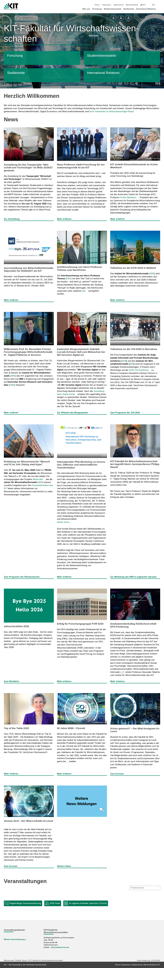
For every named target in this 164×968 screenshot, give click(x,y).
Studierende (128, 9)
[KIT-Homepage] (11, 6)
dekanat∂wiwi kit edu (60, 947)
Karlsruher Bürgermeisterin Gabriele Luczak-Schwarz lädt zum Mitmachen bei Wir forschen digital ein (81, 352)
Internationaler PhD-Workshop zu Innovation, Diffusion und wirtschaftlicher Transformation (81, 464)
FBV (69, 278)
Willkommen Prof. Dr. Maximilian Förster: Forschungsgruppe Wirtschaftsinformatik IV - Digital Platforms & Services (28, 352)
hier (84, 291)
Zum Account (117, 774)
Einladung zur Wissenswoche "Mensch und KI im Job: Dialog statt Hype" (27, 463)
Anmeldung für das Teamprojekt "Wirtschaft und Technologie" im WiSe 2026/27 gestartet (28, 167)
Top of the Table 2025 (16, 728)
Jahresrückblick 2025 (16, 626)
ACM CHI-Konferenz (139, 370)
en (153, 5)
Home (97, 5)
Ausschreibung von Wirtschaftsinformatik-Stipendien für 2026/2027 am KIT (29, 269)
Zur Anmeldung (11, 219)
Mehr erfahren (64, 219)
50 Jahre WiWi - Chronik (71, 728)
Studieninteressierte (112, 9)
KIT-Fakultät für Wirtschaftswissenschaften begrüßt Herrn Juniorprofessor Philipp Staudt (134, 464)
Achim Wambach (128, 197)
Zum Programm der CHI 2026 (125, 412)
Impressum (106, 5)
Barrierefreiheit (132, 5)
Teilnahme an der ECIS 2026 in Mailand (133, 268)
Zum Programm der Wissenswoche (21, 577)
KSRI (11, 385)
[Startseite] (159, 9)
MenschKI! (38, 479)
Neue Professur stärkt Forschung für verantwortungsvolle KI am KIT (81, 166)
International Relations (146, 9)
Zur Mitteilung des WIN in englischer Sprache (133, 577)
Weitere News (64, 866)
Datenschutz (119, 5)
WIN (152, 273)
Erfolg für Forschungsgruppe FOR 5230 (80, 623)
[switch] (159, 5)
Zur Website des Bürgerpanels (72, 412)
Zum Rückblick (11, 681)
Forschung (97, 9)
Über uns (86, 9)
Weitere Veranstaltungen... (15, 939)
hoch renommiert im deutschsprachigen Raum (112, 111)
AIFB (123, 361)
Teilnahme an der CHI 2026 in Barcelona (133, 349)
